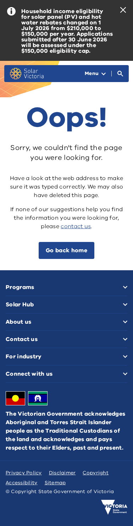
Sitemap (55, 482)
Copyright (95, 472)
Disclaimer (62, 472)
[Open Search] (120, 73)
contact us (76, 226)
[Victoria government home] (114, 507)
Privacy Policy (24, 472)
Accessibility (22, 482)
